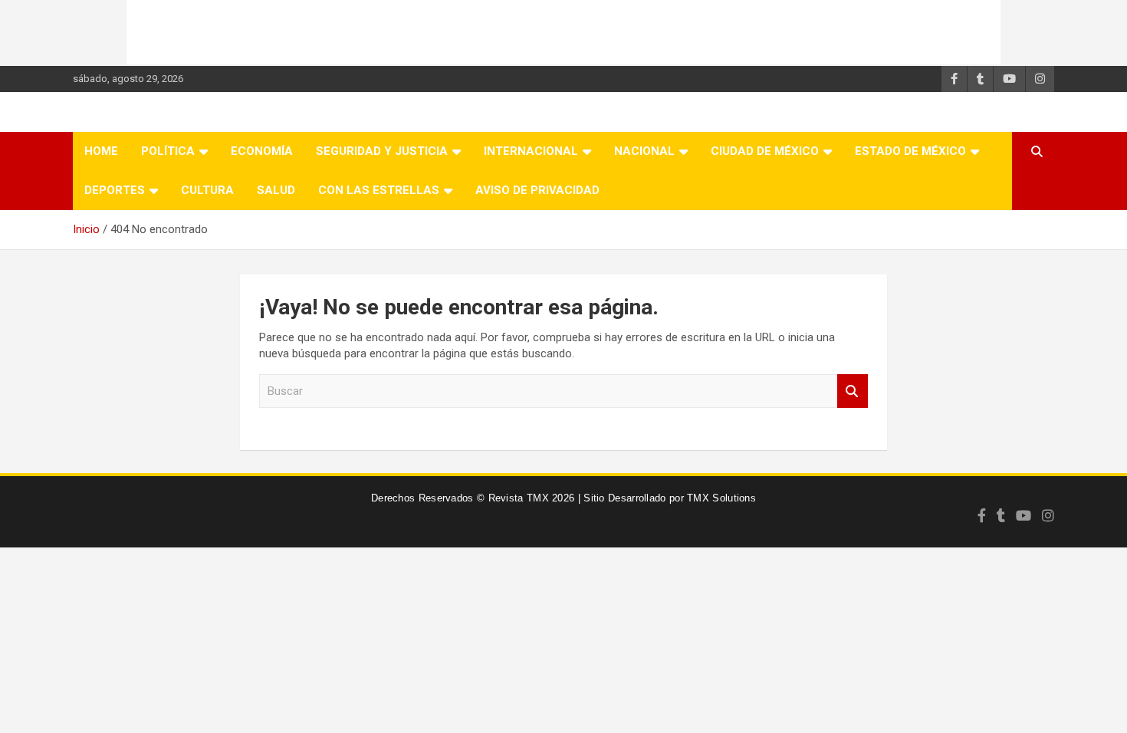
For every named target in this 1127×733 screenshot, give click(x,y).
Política (168, 151)
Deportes (114, 190)
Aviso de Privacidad (537, 190)
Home (101, 151)
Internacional (531, 151)
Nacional (644, 151)
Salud (276, 190)
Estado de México (910, 151)
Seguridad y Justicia (382, 151)
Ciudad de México (765, 151)
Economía (262, 151)
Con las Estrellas (378, 190)
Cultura (207, 190)
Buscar (852, 391)
